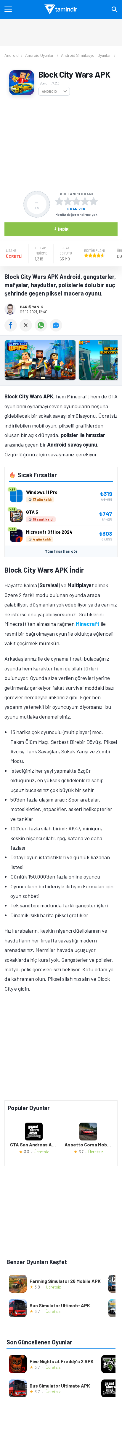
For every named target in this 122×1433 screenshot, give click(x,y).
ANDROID (49, 91)
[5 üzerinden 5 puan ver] (93, 201)
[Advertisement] (61, 143)
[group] (61, 361)
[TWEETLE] (27, 329)
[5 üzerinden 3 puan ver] (76, 201)
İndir (61, 229)
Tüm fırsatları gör (61, 551)
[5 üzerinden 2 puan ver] (68, 201)
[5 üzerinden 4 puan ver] (85, 201)
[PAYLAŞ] (12, 329)
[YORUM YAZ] (57, 329)
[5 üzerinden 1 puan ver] (59, 201)
